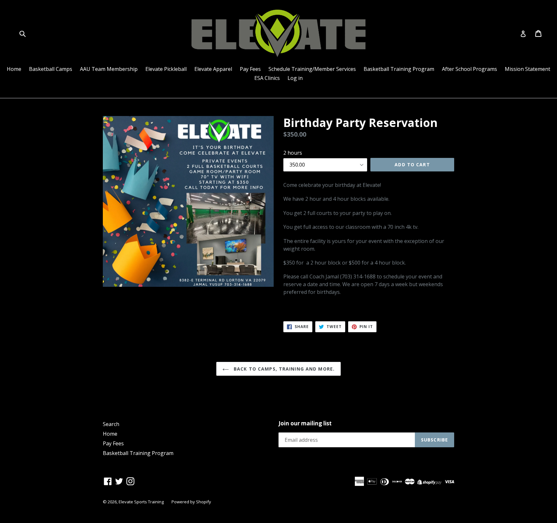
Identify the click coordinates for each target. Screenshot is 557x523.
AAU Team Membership (109, 69)
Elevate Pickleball (166, 69)
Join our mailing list (305, 423)
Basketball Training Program (399, 69)
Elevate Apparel (213, 69)
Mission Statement (527, 69)
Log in (295, 78)
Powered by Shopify (191, 502)
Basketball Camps (50, 69)
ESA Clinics (267, 78)
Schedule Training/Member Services (312, 69)
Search (111, 424)
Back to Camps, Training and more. (283, 369)
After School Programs (469, 69)
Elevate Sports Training (141, 502)
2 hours (292, 152)
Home (14, 69)
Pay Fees (250, 69)
